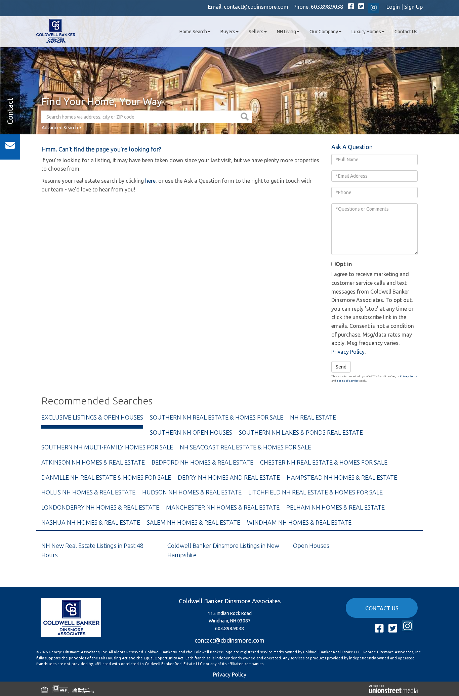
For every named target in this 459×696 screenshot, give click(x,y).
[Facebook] (351, 7)
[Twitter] (361, 7)
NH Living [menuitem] (286, 31)
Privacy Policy (348, 352)
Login (393, 7)
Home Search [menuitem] (193, 31)
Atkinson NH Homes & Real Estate (93, 462)
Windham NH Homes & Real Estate (299, 522)
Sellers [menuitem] (256, 31)
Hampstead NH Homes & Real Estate (342, 477)
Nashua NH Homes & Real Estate (90, 522)
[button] (245, 117)
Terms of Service (348, 380)
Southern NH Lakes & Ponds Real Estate (301, 432)
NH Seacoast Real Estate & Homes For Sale (245, 447)
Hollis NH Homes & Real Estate (88, 492)
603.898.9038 (327, 7)
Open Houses (311, 545)
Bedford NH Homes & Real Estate (202, 462)
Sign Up (413, 7)
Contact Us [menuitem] (405, 31)
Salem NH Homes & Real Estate (193, 522)
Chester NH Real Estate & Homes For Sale (323, 462)
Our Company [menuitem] (323, 31)
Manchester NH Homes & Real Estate (223, 507)
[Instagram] (373, 8)
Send (341, 366)
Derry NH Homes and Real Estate (229, 477)
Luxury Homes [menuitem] (366, 31)
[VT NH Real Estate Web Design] (393, 688)
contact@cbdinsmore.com (256, 7)
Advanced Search (60, 127)
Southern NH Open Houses (191, 432)
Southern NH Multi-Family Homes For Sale (107, 447)
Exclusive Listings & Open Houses (92, 417)
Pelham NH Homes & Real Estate (335, 507)
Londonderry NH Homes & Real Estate (100, 507)
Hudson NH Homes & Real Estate (192, 492)
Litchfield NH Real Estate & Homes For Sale (315, 492)
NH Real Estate (313, 417)
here (150, 181)
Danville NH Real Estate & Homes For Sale (106, 477)
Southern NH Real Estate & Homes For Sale (216, 417)
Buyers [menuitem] (227, 31)
